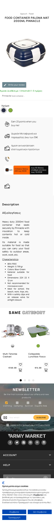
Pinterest (37, 442)
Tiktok (23, 442)
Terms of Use (28, 425)
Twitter (16, 442)
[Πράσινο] (11, 111)
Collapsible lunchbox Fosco (36, 355)
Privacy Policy (44, 425)
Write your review (16, 84)
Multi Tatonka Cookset (10, 355)
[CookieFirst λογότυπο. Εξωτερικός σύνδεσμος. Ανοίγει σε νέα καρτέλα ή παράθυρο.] (3, 483)
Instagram (43, 442)
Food (31, 13)
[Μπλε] (4, 111)
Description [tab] (10, 204)
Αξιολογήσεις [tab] (11, 213)
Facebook (10, 442)
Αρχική (23, 13)
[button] (21, 380)
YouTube (30, 442)
